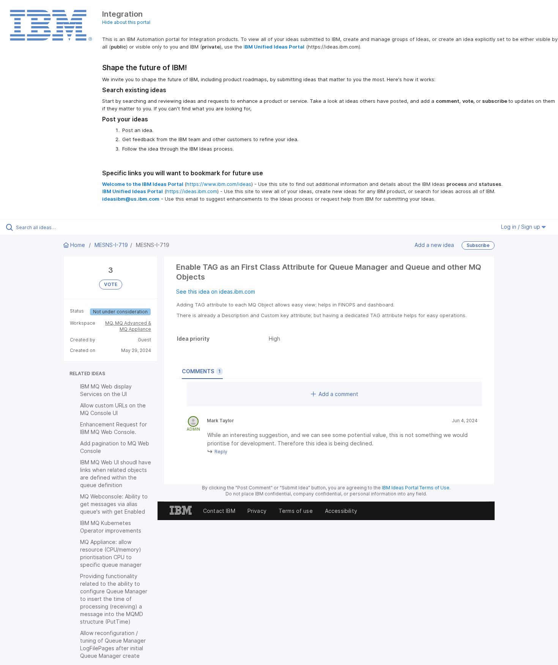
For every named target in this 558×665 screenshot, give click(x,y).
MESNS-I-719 (111, 245)
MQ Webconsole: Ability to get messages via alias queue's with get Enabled (114, 504)
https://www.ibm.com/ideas (218, 184)
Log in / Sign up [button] (521, 226)
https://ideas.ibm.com (191, 191)
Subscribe (478, 245)
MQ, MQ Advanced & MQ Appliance (128, 326)
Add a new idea (434, 244)
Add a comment (338, 394)
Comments (201, 371)
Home (78, 245)
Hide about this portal (126, 22)
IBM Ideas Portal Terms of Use (415, 487)
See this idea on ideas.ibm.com (215, 291)
